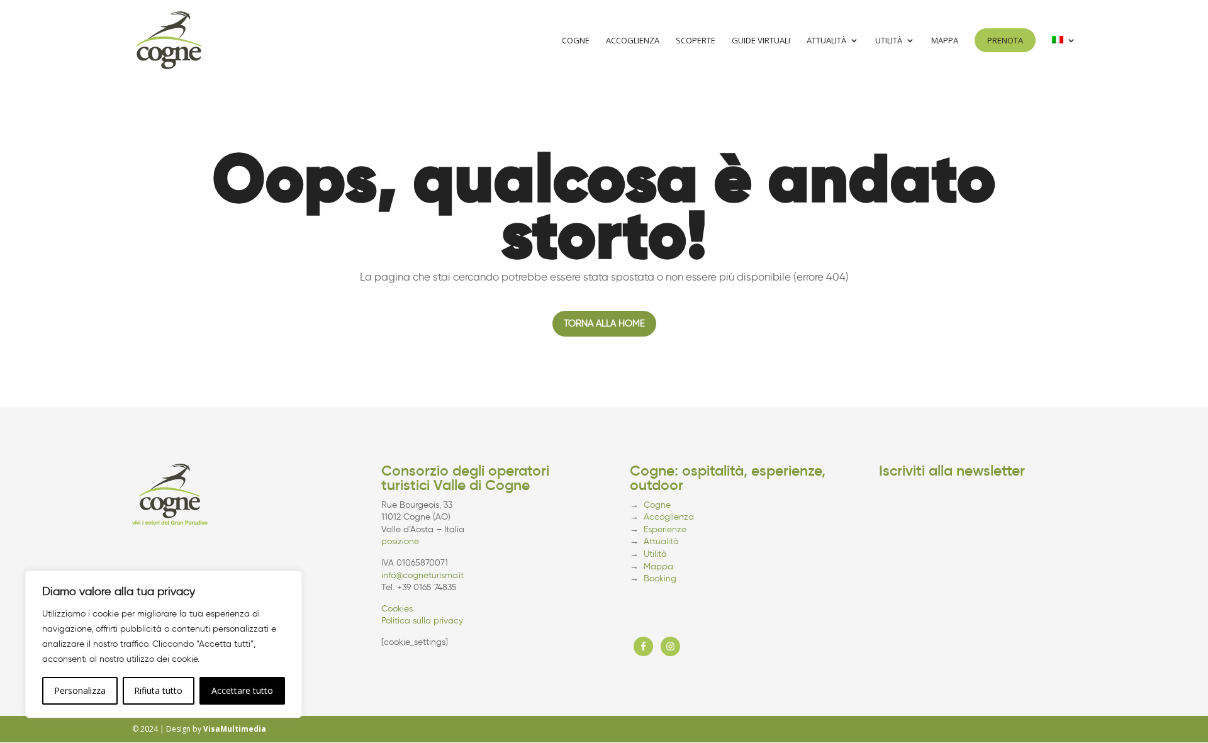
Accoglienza (632, 41)
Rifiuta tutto (158, 690)
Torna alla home (604, 323)
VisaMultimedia (234, 728)
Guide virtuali (761, 41)
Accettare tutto (242, 690)
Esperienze (665, 529)
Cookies (397, 608)
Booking (660, 578)
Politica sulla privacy (422, 620)
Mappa (944, 41)
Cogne (576, 41)
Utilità (888, 41)
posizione (400, 541)
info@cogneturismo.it (422, 575)
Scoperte (695, 41)
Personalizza (80, 690)
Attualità (826, 41)
